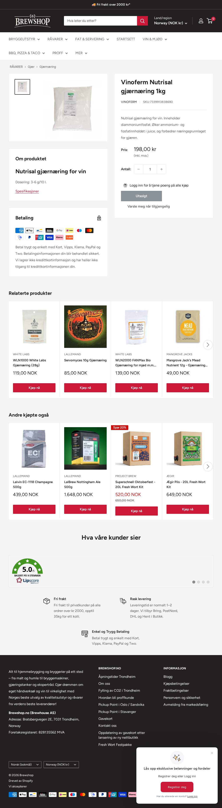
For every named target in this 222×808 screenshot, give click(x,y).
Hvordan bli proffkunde (116, 698)
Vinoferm (129, 102)
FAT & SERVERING (89, 39)
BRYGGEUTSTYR (22, 39)
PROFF (57, 53)
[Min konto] (201, 20)
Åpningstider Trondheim (116, 677)
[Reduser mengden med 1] (138, 169)
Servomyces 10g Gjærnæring (85, 360)
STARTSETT (126, 39)
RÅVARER (55, 39)
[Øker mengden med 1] (161, 169)
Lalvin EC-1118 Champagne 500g (33, 484)
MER (79, 53)
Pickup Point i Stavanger (117, 712)
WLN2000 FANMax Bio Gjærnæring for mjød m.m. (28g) (134, 363)
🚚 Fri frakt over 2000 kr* (111, 4)
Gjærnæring (47, 66)
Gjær (31, 66)
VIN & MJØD (152, 39)
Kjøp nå (34, 388)
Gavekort (105, 719)
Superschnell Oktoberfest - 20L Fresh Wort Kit (135, 484)
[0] (209, 20)
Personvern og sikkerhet (181, 698)
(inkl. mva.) (141, 155)
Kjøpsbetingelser (176, 683)
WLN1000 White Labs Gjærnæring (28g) (29, 362)
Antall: (126, 169)
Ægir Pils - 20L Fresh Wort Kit (186, 484)
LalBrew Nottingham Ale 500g (82, 484)
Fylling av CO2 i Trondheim (119, 690)
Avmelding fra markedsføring (185, 705)
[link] (111, 571)
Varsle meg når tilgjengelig (148, 206)
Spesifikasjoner (27, 191)
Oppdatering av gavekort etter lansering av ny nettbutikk (121, 735)
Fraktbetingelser (176, 690)
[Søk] (142, 21)
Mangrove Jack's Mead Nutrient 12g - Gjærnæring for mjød (185, 363)
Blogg (167, 677)
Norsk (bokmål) (21, 764)
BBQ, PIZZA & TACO (24, 53)
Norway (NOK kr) (57, 764)
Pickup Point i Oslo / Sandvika (121, 705)
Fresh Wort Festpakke (115, 745)
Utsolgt (141, 196)
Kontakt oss (107, 726)
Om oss (104, 683)
